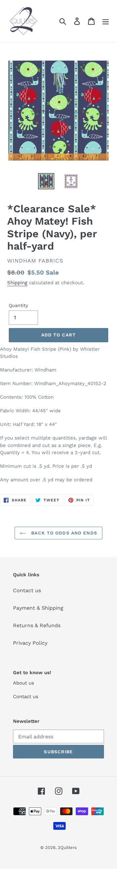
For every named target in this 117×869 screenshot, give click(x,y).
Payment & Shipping (38, 608)
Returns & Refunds (36, 625)
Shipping (17, 283)
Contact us (27, 590)
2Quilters (67, 847)
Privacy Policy (30, 643)
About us (23, 683)
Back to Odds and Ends (63, 532)
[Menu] (105, 21)
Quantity (18, 305)
